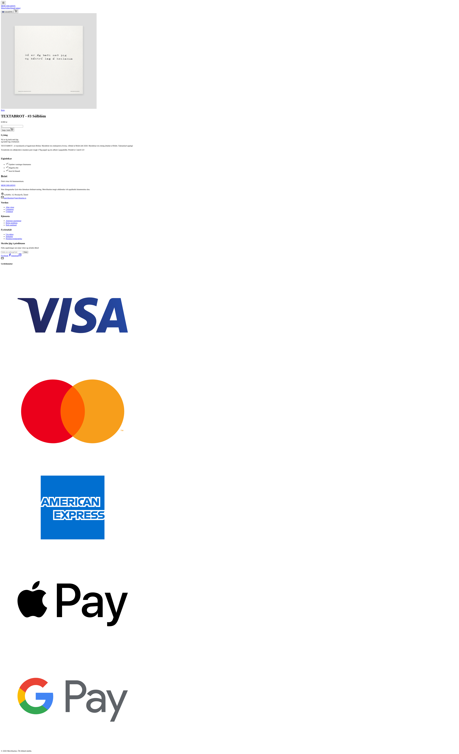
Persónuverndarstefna (14, 239)
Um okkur (10, 234)
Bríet (3, 110)
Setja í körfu (6, 130)
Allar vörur (10, 207)
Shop (3, 8)
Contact (17, 8)
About (12, 8)
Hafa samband (11, 225)
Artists (7, 8)
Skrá (25, 252)
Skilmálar (9, 237)
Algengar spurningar (13, 221)
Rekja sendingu (11, 223)
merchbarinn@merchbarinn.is (15, 198)
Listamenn (10, 209)
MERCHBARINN (8, 6)
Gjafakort (9, 212)
